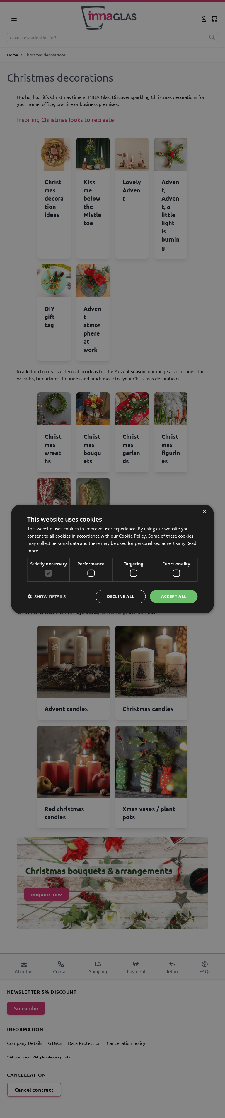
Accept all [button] (174, 596)
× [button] (204, 512)
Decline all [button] (120, 596)
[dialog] (112, 559)
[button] (46, 596)
